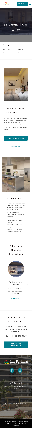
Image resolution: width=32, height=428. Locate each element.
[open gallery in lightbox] (26, 98)
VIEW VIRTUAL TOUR (16, 138)
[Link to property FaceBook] (12, 370)
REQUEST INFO (16, 146)
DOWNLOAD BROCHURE (16, 344)
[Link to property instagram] (20, 370)
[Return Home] (5, 3)
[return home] (16, 362)
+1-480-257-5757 (18, 336)
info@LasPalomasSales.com (18, 403)
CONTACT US (22, 3)
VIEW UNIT (16, 299)
